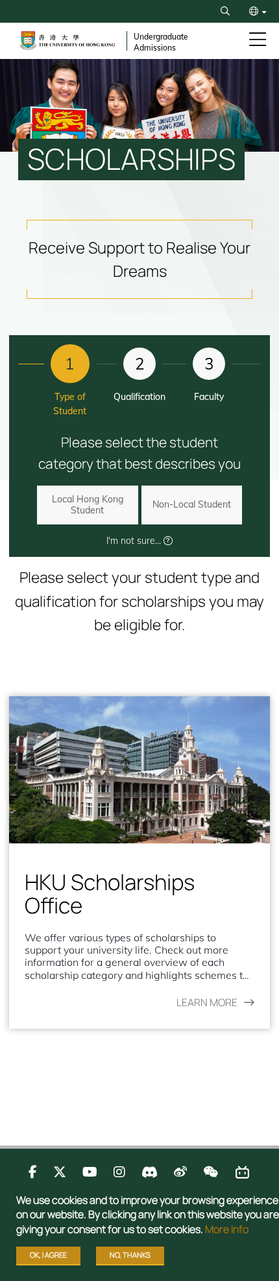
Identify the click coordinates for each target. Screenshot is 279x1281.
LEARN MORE (206, 1002)
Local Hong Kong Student (87, 504)
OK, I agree (48, 1255)
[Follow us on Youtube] (89, 1172)
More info (227, 1229)
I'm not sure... (135, 540)
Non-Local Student (191, 504)
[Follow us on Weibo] (180, 1172)
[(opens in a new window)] (139, 769)
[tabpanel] (139, 862)
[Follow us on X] (59, 1172)
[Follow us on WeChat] (210, 1172)
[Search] (225, 11)
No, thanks (130, 1255)
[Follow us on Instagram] (119, 1172)
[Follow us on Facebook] (33, 1172)
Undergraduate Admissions (161, 42)
